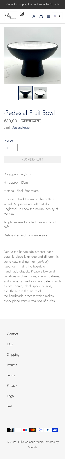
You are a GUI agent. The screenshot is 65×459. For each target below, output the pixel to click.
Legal (10, 395)
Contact (12, 333)
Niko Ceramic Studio (31, 442)
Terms (11, 375)
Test (9, 406)
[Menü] (48, 16)
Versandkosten (21, 127)
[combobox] (57, 16)
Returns (12, 364)
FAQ (10, 344)
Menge (8, 140)
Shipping (13, 354)
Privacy (12, 385)
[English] (57, 16)
